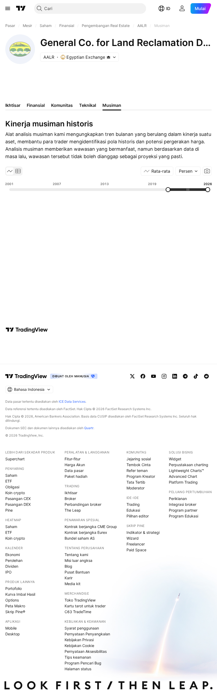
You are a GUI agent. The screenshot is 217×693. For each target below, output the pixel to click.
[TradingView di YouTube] (153, 376)
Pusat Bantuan (77, 572)
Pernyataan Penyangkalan (87, 634)
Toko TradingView (80, 600)
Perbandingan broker (83, 504)
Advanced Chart (183, 476)
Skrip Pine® (15, 611)
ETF (8, 481)
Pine (9, 510)
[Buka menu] (7, 8)
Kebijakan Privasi (79, 639)
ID (168, 8)
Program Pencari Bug (83, 663)
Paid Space (136, 550)
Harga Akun (75, 464)
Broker (70, 498)
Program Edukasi (183, 516)
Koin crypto (15, 492)
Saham (11, 475)
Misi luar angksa (78, 560)
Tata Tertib (135, 482)
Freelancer (135, 544)
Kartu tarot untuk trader (85, 606)
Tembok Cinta (138, 464)
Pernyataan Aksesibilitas (86, 651)
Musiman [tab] (111, 105)
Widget (175, 459)
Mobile (11, 628)
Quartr (88, 428)
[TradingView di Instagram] (164, 376)
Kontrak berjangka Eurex (86, 532)
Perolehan (13, 560)
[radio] (9, 171)
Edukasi (133, 510)
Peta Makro (15, 606)
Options (12, 600)
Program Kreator (140, 476)
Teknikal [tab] (87, 105)
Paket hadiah (76, 476)
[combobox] (188, 171)
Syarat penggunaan (82, 628)
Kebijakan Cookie (79, 645)
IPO (8, 572)
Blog (68, 566)
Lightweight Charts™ (186, 470)
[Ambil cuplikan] (207, 171)
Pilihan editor (137, 516)
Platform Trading (183, 482)
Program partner (183, 510)
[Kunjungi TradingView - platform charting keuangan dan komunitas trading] (26, 329)
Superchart (15, 459)
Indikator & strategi (143, 532)
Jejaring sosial (138, 459)
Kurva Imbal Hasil (20, 594)
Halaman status (78, 669)
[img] (108, 57)
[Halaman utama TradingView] (21, 8)
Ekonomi (12, 554)
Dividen (11, 566)
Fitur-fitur (72, 459)
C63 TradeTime (78, 611)
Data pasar (74, 470)
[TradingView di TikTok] (196, 376)
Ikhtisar (71, 492)
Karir (69, 578)
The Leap (73, 510)
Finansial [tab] (36, 105)
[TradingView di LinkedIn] (174, 376)
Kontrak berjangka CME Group (91, 526)
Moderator (135, 488)
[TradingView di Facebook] (143, 376)
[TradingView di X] (132, 376)
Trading (133, 504)
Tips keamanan (78, 657)
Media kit (72, 583)
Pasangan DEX (18, 504)
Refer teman (137, 470)
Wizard (132, 538)
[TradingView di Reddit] (206, 376)
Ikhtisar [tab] (12, 105)
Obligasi (12, 487)
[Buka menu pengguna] (182, 8)
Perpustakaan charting (188, 464)
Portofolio (13, 588)
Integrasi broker (182, 504)
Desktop (12, 634)
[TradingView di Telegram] (185, 376)
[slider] (168, 189)
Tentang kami (76, 554)
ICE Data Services (72, 401)
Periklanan (178, 498)
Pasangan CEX (18, 498)
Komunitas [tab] (62, 105)
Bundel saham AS (80, 538)
